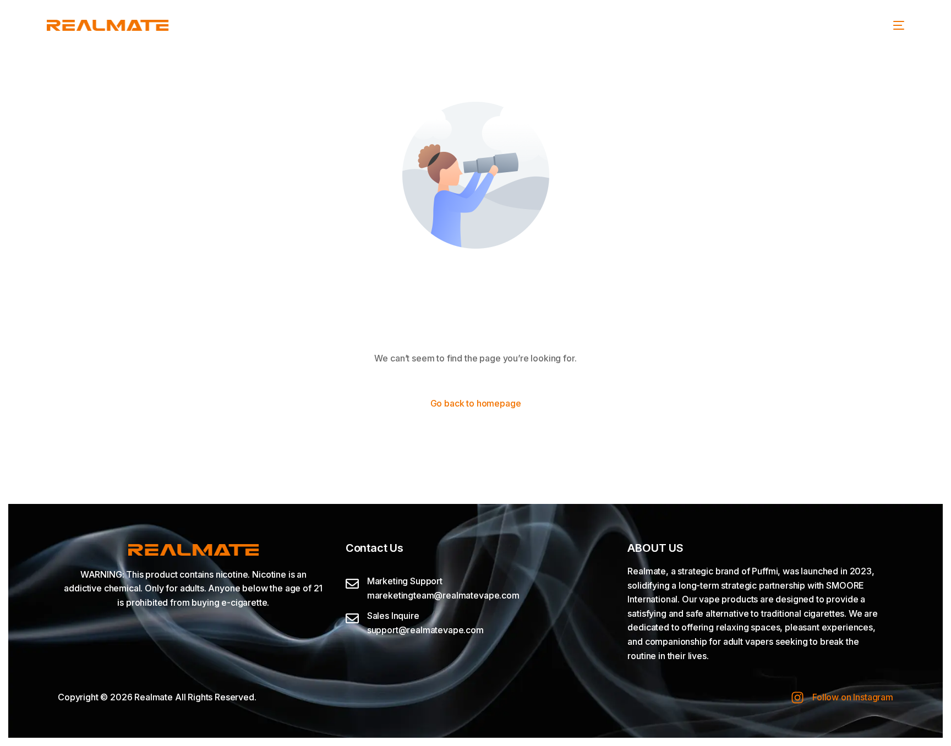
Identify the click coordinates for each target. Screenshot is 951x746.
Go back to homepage (475, 403)
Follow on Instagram (852, 697)
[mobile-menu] (898, 25)
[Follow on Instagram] (797, 697)
